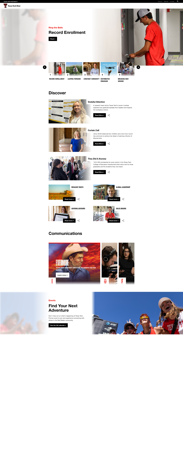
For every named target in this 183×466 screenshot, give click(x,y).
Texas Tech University (11, 1)
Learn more (62, 275)
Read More (99, 115)
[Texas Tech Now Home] (3, 6)
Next (138, 67)
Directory (160, 1)
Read (52, 39)
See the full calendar (57, 325)
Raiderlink (166, 1)
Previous (44, 67)
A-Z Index (172, 1)
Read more (69, 199)
